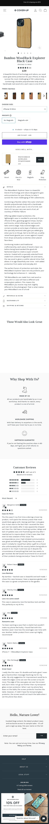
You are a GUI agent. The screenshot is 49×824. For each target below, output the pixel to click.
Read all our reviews (25, 789)
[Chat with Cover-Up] (43, 818)
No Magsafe (8, 120)
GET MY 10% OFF (13, 815)
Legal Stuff (24, 774)
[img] (7, 510)
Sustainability (13, 300)
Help (24, 759)
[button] (23, 68)
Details (10, 187)
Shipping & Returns (15, 305)
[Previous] (5, 96)
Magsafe (5, 115)
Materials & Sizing (15, 296)
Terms (28, 746)
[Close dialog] (46, 795)
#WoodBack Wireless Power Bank (24, 159)
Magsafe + (23, 120)
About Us (24, 767)
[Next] (44, 96)
